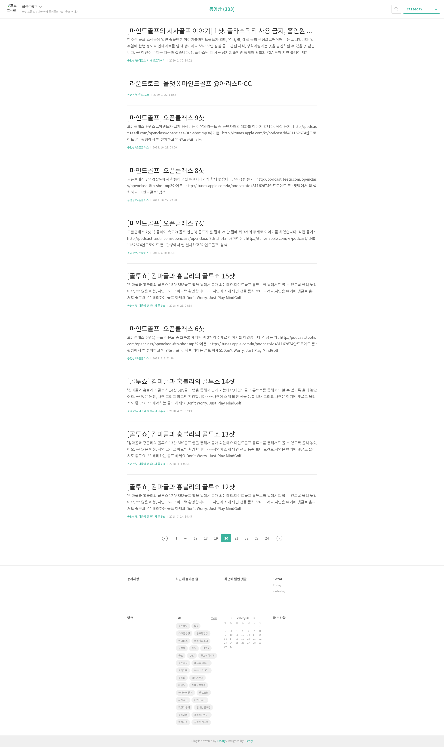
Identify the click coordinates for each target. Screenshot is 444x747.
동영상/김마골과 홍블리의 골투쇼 (146, 305)
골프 (180, 655)
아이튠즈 (183, 640)
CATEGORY (415, 9)
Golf (191, 655)
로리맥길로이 (201, 640)
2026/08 (243, 618)
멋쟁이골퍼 (184, 707)
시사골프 (183, 700)
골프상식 (183, 663)
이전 (165, 538)
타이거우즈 (197, 677)
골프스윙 (203, 692)
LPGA (206, 648)
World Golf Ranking (203, 670)
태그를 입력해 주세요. (203, 663)
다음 (279, 538)
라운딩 (181, 685)
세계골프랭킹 (199, 685)
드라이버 (183, 670)
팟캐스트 (183, 722)
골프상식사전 (208, 655)
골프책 (181, 648)
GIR (196, 626)
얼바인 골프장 (203, 707)
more (214, 618)
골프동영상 (202, 633)
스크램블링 (184, 633)
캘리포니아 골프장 (203, 714)
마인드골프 (30, 7)
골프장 (181, 677)
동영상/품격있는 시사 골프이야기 (146, 60)
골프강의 (183, 714)
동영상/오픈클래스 (138, 147)
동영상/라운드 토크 (138, 94)
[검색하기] (396, 9)
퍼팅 (194, 648)
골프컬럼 (183, 626)
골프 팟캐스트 (201, 722)
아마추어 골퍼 (185, 692)
